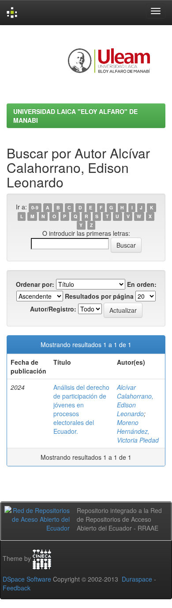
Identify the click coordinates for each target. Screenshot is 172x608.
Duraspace (137, 579)
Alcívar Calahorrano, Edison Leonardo (135, 400)
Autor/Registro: (53, 308)
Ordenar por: (35, 284)
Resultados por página (99, 296)
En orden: (142, 284)
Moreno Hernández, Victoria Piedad (138, 431)
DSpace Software (27, 579)
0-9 (34, 207)
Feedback (16, 587)
